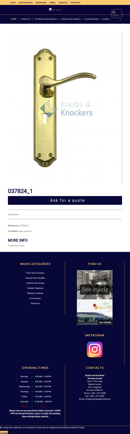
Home (13, 2)
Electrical (35, 303)
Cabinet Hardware (35, 288)
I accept (4, 432)
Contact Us (63, 2)
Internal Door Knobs (35, 283)
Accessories (35, 298)
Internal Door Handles (35, 278)
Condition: (13, 231)
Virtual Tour (76, 2)
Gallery (52, 2)
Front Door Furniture (35, 273)
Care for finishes (26, 2)
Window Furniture (35, 293)
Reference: (13, 225)
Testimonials (41, 2)
